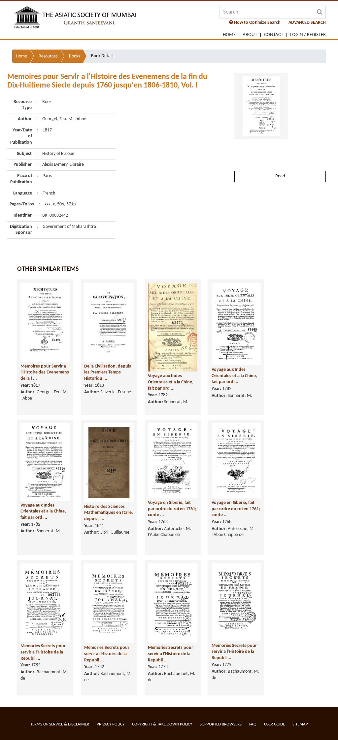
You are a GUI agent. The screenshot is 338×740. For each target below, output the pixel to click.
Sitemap (300, 724)
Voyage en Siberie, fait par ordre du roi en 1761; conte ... (172, 508)
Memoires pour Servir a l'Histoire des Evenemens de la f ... (44, 372)
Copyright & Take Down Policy (162, 724)
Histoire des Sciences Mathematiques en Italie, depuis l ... (108, 512)
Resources (48, 56)
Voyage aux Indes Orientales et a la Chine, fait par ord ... (170, 382)
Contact (273, 35)
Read (280, 176)
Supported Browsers (221, 724)
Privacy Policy (110, 724)
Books (74, 56)
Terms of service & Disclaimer (59, 724)
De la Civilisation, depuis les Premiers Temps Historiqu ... (107, 372)
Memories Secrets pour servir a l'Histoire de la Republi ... (43, 652)
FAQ (252, 724)
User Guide (274, 724)
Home (229, 35)
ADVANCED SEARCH (307, 22)
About (250, 35)
